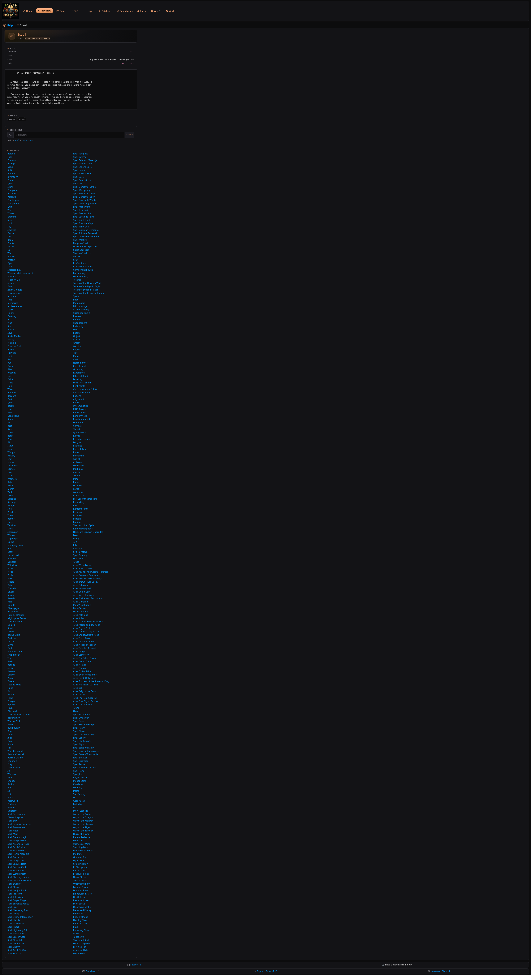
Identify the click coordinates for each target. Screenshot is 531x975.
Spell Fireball (14, 953)
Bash (10, 661)
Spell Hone (78, 770)
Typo (10, 734)
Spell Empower (81, 717)
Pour (10, 439)
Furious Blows (80, 887)
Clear (10, 449)
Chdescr (11, 804)
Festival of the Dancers (85, 498)
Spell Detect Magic (17, 837)
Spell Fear (12, 906)
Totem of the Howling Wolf (87, 283)
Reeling (11, 664)
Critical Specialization (18, 714)
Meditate (78, 853)
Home (29, 11)
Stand (10, 419)
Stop (9, 326)
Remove (11, 392)
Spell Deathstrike (82, 180)
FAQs (76, 11)
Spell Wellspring (81, 190)
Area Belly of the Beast (85, 691)
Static (10, 445)
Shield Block (13, 654)
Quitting (11, 316)
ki (74, 807)
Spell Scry (12, 820)
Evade (10, 694)
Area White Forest (82, 565)
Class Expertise (81, 366)
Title (9, 299)
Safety (10, 339)
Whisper (11, 774)
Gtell (9, 777)
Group (10, 485)
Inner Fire (78, 913)
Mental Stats (79, 780)
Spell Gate (78, 176)
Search (130, 134)
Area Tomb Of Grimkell (85, 677)
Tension (11, 525)
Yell (9, 747)
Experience (79, 372)
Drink (10, 379)
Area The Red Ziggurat (85, 697)
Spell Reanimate (81, 714)
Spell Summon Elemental (86, 229)
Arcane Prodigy (81, 309)
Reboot (11, 173)
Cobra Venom (14, 621)
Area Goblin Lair (81, 591)
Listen (10, 631)
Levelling (77, 379)
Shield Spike (13, 276)
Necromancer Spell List (85, 246)
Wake (10, 432)
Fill (8, 442)
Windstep (78, 840)
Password (12, 800)
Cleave (10, 681)
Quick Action (79, 432)
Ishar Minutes (14, 289)
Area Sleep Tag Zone (83, 595)
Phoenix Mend (80, 916)
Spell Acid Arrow (15, 850)
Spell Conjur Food (16, 890)
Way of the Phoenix (83, 824)
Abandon (12, 193)
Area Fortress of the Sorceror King (91, 681)
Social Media (14, 336)
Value (10, 797)
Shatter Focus (80, 880)
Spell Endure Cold (16, 867)
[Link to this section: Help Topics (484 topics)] (23, 150)
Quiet (10, 741)
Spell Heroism (14, 920)
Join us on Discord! (440, 971)
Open (10, 263)
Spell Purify (13, 913)
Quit (9, 206)
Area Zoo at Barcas (83, 704)
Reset (10, 578)
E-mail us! (90, 971)
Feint (10, 697)
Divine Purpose (15, 817)
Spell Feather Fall (16, 870)
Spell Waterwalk (15, 923)
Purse (10, 180)
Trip (9, 658)
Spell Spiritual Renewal (85, 233)
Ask (9, 770)
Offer (10, 551)
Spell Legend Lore (82, 166)
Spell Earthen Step (82, 213)
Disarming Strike (82, 906)
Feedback (78, 422)
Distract (11, 641)
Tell (9, 236)
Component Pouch (83, 269)
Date (9, 585)
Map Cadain (79, 608)
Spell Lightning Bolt (17, 930)
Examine (11, 216)
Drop (10, 366)
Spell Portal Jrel (15, 857)
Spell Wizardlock (16, 933)
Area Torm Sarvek (82, 638)
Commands (13, 160)
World (172, 11)
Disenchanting (80, 276)
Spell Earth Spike (16, 847)
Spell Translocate (16, 827)
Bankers (77, 319)
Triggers (77, 475)
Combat (77, 425)
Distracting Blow (81, 943)
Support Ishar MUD (267, 971)
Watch (21, 119)
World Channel (15, 751)
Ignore (11, 256)
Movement (78, 465)
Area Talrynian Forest (84, 641)
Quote (10, 233)
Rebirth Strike (80, 923)
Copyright (12, 538)
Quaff (10, 402)
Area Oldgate (80, 651)
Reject (10, 482)
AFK (75, 541)
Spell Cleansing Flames (85, 203)
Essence (77, 515)
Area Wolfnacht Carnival (85, 684)
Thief (75, 352)
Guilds (10, 541)
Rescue (11, 671)
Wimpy (11, 452)
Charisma (78, 784)
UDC (75, 797)
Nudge (11, 505)
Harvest (11, 352)
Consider (12, 588)
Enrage (11, 701)
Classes (77, 339)
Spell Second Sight (82, 173)
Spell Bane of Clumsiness (86, 751)
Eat (9, 375)
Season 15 (135, 964)
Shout (10, 744)
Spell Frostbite (14, 893)
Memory (77, 787)
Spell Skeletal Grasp (83, 724)
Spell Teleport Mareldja (85, 160)
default (11, 153)
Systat (10, 581)
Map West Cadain (82, 604)
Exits (9, 286)
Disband (11, 498)
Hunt (10, 687)
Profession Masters (83, 266)
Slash (76, 933)
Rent (9, 548)
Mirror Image (80, 306)
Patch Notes (126, 11)
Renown (77, 512)
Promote (12, 478)
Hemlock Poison (15, 614)
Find (9, 648)
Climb (10, 644)
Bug (9, 731)
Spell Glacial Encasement (86, 236)
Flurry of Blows (81, 833)
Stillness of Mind (81, 843)
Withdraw (12, 565)
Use (9, 409)
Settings (11, 502)
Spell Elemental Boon (84, 196)
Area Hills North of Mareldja (87, 578)
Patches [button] (106, 11)
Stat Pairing (79, 794)
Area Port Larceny (82, 568)
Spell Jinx (77, 774)
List (9, 794)
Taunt (10, 707)
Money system (15, 545)
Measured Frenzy (82, 910)
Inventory (12, 176)
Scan (9, 220)
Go (9, 249)
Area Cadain (79, 668)
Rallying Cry (13, 717)
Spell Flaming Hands (18, 877)
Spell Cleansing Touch (18, 910)
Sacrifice (77, 445)
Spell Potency (80, 555)
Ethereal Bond (80, 375)
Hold (9, 385)
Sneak (10, 595)
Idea (9, 737)
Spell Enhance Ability (18, 903)
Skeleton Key (14, 269)
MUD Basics (28, 140)
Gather (11, 349)
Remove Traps (14, 651)
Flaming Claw (80, 920)
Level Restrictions (82, 382)
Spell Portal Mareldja (18, 853)
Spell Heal (12, 830)
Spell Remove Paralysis (19, 824)
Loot (9, 356)
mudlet (77, 472)
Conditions (13, 415)
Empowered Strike (83, 893)
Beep (10, 435)
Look (10, 223)
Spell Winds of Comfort (85, 193)
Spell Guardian (80, 760)
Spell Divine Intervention (20, 916)
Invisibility (78, 326)
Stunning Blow (80, 847)
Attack (10, 283)
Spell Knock (13, 926)
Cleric (76, 359)
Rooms (76, 332)
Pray (9, 764)
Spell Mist (12, 833)
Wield (10, 382)
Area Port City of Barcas (85, 701)
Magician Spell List (82, 243)
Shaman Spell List (82, 253)
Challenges (13, 200)
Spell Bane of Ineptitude (85, 754)
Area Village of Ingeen (84, 644)
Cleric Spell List (81, 249)
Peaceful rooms (81, 439)
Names (11, 807)
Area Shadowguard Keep (86, 634)
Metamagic (79, 302)
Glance (11, 468)
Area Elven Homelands (85, 674)
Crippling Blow (80, 863)
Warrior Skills (14, 721)
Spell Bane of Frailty (83, 747)
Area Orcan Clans (82, 661)
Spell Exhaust (80, 757)
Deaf (75, 535)
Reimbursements (82, 419)
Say (9, 226)
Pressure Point (81, 873)
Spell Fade (78, 721)
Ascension (12, 531)
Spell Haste (79, 170)
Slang (76, 538)
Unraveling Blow (81, 883)
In (8, 319)
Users (76, 711)
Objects (77, 336)
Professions (79, 263)
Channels (12, 760)
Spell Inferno (80, 156)
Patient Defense (81, 837)
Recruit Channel (15, 757)
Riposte (11, 704)
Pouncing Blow (81, 930)
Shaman (77, 183)
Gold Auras (79, 800)
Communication (81, 392)
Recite (10, 405)
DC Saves (78, 485)
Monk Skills (79, 953)
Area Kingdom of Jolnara (86, 631)
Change (11, 780)
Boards (77, 402)
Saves (76, 488)
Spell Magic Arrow (16, 840)
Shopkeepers (80, 322)
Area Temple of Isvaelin (85, 648)
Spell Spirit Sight (81, 220)
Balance (11, 558)
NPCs (76, 329)
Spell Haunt (79, 727)
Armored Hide (80, 950)
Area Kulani (79, 618)
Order (10, 495)
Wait (9, 322)
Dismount (12, 465)
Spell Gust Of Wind (17, 950)
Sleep (10, 429)
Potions (77, 395)
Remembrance (80, 508)
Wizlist (76, 458)
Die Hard (12, 711)
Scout (10, 475)
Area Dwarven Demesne (85, 575)
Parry (10, 677)
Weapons (78, 492)
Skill (9, 508)
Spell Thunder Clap (83, 223)
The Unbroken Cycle (83, 525)
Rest (9, 425)
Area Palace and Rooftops (86, 624)
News (10, 724)
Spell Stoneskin (81, 210)
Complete (12, 190)
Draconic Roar (80, 890)
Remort (11, 518)
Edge (75, 299)
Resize (10, 784)
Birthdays (78, 804)
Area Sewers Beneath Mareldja (89, 621)
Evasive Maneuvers (83, 850)
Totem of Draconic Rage (85, 289)
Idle (75, 545)
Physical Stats (80, 777)
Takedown (78, 936)
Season (77, 518)
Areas (76, 561)
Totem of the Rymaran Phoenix (89, 293)
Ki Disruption (80, 867)
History (11, 455)
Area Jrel (77, 687)
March (10, 488)
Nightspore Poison (17, 618)
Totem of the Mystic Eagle (86, 286)
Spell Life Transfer (82, 741)
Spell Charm (13, 946)
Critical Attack (80, 551)
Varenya (11, 196)
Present (11, 372)
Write (10, 571)
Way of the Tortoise (83, 830)
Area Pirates (79, 664)
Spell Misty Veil (81, 226)
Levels (10, 591)
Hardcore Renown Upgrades (88, 531)
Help (9, 156)
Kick (9, 691)
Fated (10, 522)
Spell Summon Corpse (84, 767)
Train (10, 515)
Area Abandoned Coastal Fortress (90, 571)
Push (10, 575)
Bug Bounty (13, 727)
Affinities (77, 548)
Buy (9, 787)
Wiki (156, 11)
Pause (10, 329)
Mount (11, 462)
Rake (75, 926)
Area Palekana (80, 614)
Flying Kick (78, 860)
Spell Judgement (15, 860)
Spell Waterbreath (16, 873)
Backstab (12, 638)
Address (11, 229)
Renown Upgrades (83, 528)
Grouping (78, 369)
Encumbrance (14, 293)
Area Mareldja (80, 601)
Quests (11, 183)
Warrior (77, 346)
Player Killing (80, 449)
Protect (11, 259)
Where (10, 213)
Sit (8, 422)
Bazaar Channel (15, 754)
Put (9, 362)
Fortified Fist (79, 946)
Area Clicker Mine (82, 671)
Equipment (13, 203)
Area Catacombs (81, 585)
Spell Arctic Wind (82, 206)
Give (9, 369)
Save (9, 332)
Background (79, 412)
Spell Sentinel (80, 737)
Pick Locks (12, 611)
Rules (76, 452)
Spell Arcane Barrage (18, 843)
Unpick (11, 624)
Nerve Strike (79, 877)
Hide (9, 601)
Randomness (80, 415)
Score (10, 309)
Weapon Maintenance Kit (20, 273)
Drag (10, 166)
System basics (80, 405)
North (10, 246)
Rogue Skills (13, 634)
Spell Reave (79, 764)
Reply (10, 239)
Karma (76, 435)
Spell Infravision (15, 897)
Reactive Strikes (81, 900)
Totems (77, 279)
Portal (143, 11)
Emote (10, 243)
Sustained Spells (81, 312)
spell (17, 140)
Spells (76, 296)
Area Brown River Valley (85, 581)
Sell (9, 790)
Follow (10, 312)
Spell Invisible (14, 883)
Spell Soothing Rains (83, 216)
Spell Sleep (13, 887)
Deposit (11, 561)
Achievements (14, 306)
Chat (9, 458)
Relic (75, 505)
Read (10, 568)
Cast (9, 399)
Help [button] (89, 11)
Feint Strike (79, 903)
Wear (10, 389)
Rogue (12, 119)
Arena (76, 707)
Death (76, 790)
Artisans (77, 462)
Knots (10, 528)
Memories (12, 302)
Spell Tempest (80, 153)
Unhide (11, 604)
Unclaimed (13, 555)
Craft (75, 259)
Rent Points (79, 385)
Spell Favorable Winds (84, 200)
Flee (9, 412)
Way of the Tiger (81, 827)
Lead (9, 472)
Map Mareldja (80, 611)
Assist (10, 668)
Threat (76, 429)
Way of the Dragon (83, 817)
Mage (76, 356)
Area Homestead (82, 588)
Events (63, 11)
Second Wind (14, 684)
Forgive (77, 442)
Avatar (76, 342)
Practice (11, 512)
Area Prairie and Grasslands (87, 598)
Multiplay (78, 468)
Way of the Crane (82, 814)
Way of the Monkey (83, 820)
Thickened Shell (81, 940)
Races (76, 482)
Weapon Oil (13, 279)
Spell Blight (79, 744)
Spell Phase (79, 731)
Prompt (11, 163)
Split (9, 170)
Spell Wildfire (80, 239)
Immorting (78, 455)
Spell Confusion (15, 943)
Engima (77, 522)
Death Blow (79, 897)
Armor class (79, 495)
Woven (11, 535)
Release (77, 316)
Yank (9, 492)
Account (11, 296)
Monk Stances (80, 810)
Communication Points (85, 389)
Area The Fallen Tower (84, 658)
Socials (76, 256)
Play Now (46, 10)
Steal (10, 628)
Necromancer (80, 362)
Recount (11, 395)
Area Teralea (79, 694)
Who (9, 210)
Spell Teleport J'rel (82, 163)
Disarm (11, 674)
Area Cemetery (81, 654)
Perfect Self (79, 870)
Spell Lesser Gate (16, 936)
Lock (9, 266)
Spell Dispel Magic (16, 900)
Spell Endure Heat (16, 863)
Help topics (79, 558)
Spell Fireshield (15, 940)
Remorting (78, 502)
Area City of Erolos (82, 628)
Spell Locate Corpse (83, 734)
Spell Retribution (16, 814)
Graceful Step (80, 857)
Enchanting (79, 273)
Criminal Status (15, 346)
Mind (76, 478)
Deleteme (12, 810)
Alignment (78, 399)
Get (9, 359)
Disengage (13, 608)
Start (10, 186)
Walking (11, 342)
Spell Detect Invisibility (19, 880)
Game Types (13, 767)
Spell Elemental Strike (84, 186)
